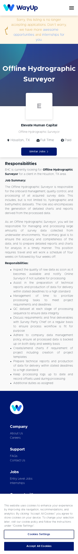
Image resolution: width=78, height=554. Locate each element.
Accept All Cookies (39, 546)
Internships (17, 483)
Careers (15, 437)
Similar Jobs (37, 151)
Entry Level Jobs (21, 478)
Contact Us (17, 460)
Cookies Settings (39, 534)
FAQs (13, 456)
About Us (16, 433)
